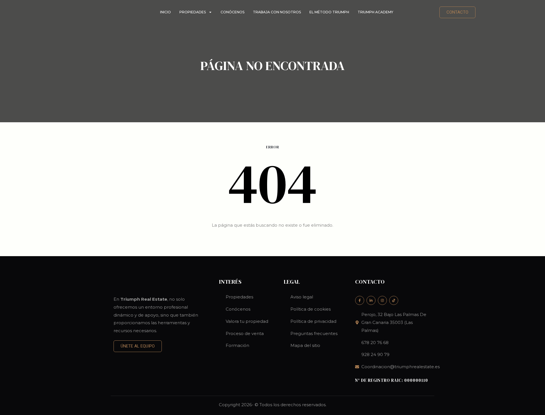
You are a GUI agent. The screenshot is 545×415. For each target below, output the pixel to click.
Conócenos (232, 12)
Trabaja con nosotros (277, 12)
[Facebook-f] (359, 300)
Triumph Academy (375, 12)
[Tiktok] (393, 300)
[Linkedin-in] (371, 300)
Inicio (165, 12)
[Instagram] (382, 300)
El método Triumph (329, 12)
